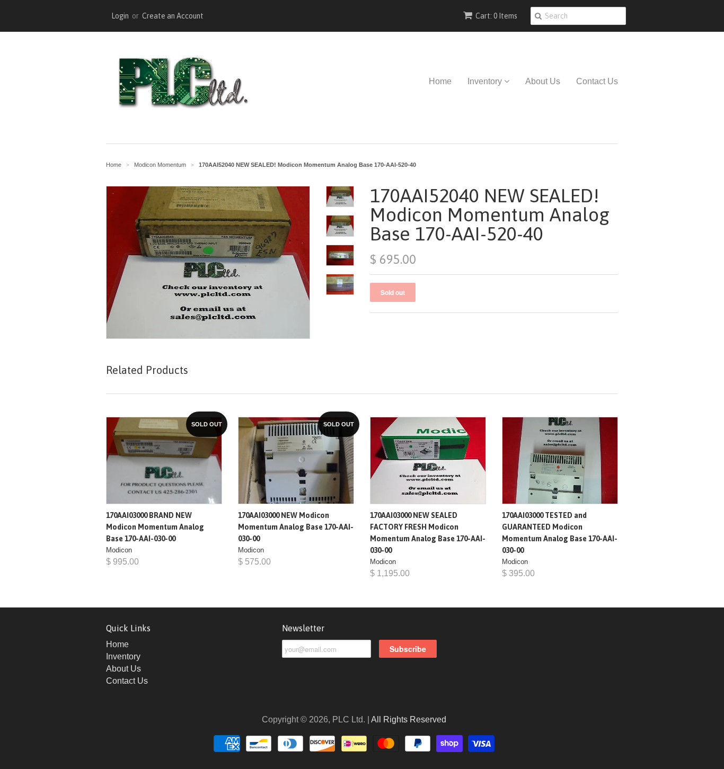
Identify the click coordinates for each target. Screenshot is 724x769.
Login (120, 16)
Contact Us (597, 81)
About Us (542, 81)
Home (440, 81)
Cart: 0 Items (496, 16)
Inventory (485, 81)
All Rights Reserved (408, 719)
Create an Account (173, 16)
